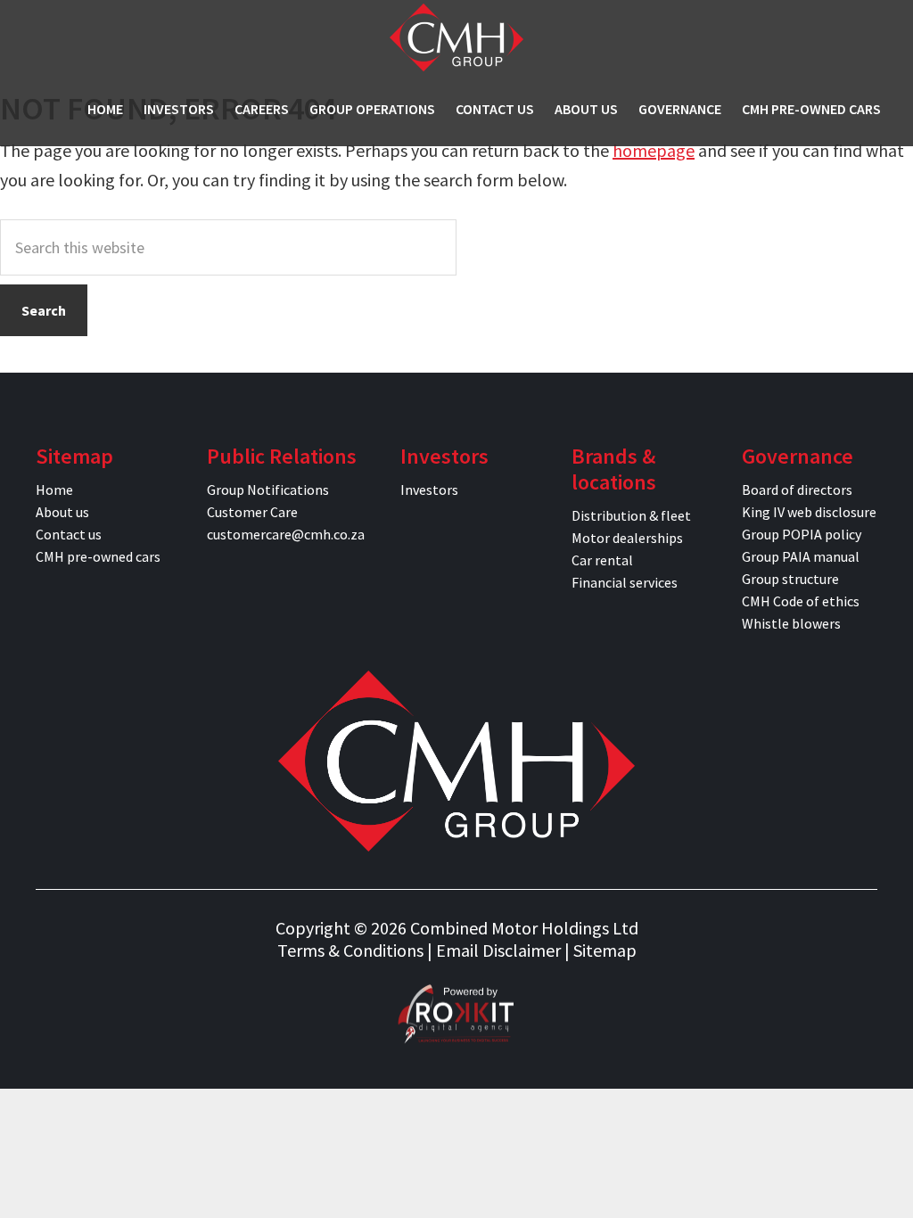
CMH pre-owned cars (98, 556)
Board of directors (797, 489)
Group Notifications (268, 489)
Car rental (602, 560)
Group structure (790, 579)
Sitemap (605, 950)
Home (54, 489)
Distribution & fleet (631, 515)
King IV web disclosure (809, 512)
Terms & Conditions (350, 950)
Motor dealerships (627, 538)
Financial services (625, 582)
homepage (654, 150)
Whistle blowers (791, 623)
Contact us (69, 534)
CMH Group (456, 37)
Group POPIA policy (801, 534)
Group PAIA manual (801, 556)
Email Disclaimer (498, 950)
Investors (429, 489)
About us (62, 512)
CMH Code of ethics (801, 601)
